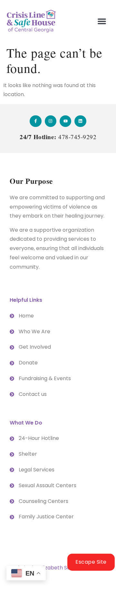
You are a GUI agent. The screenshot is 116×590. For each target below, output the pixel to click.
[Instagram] (50, 121)
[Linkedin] (80, 121)
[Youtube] (65, 121)
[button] (102, 21)
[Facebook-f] (35, 121)
